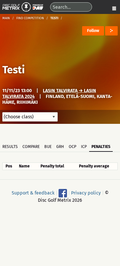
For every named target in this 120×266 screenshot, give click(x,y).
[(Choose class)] (30, 117)
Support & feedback (33, 192)
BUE (48, 146)
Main (6, 18)
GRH (60, 146)
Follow (93, 30)
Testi (13, 69)
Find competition (30, 18)
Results (10, 146)
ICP (84, 146)
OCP (72, 146)
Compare (31, 146)
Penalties (100, 146)
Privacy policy (86, 192)
